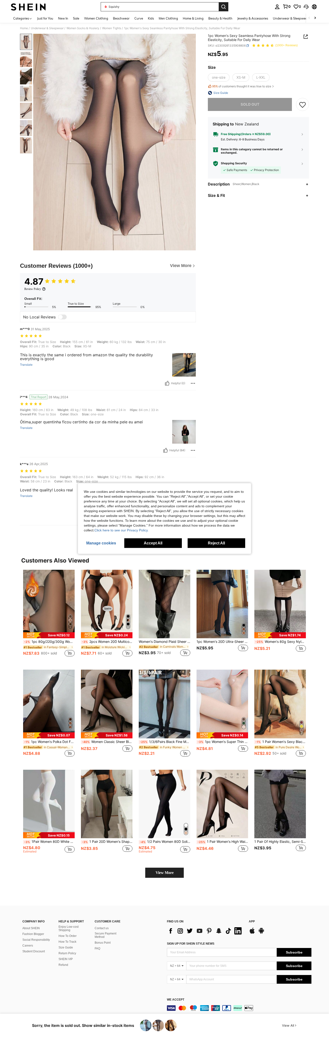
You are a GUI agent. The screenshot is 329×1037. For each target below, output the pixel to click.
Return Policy (67, 953)
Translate (26, 364)
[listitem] (49, 616)
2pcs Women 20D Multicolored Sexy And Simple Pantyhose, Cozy (107, 642)
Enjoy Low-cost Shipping (69, 928)
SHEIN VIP (66, 959)
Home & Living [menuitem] (193, 18)
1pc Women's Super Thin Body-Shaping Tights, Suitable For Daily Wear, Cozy (222, 742)
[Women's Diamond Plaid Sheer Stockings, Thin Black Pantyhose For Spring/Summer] (164, 604)
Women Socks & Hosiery (82, 28)
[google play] (261, 933)
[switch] (62, 317)
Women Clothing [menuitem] (96, 18)
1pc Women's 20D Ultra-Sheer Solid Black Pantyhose (222, 642)
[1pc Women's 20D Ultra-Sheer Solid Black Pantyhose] (222, 604)
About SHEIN (31, 928)
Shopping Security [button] (234, 163)
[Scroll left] (309, 18)
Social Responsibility (36, 939)
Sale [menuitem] (76, 18)
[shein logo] (28, 7)
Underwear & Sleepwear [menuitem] (291, 18)
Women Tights (111, 28)
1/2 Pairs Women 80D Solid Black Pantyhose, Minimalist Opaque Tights (165, 842)
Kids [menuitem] (151, 18)
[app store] (252, 933)
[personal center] (277, 7)
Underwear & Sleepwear (47, 28)
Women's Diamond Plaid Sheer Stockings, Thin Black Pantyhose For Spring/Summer (164, 642)
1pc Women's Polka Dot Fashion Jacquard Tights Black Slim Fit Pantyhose (49, 742)
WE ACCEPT (175, 999)
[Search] (223, 6)
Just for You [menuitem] (45, 18)
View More (165, 873)
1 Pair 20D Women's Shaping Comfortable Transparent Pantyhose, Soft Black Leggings (107, 842)
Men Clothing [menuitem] (168, 18)
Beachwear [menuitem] (121, 18)
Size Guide (66, 947)
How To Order (68, 936)
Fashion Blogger (33, 934)
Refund (63, 965)
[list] (205, 930)
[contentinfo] (239, 1008)
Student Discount (33, 951)
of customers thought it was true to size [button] (241, 86)
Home (24, 28)
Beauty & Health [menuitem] (220, 18)
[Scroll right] (315, 18)
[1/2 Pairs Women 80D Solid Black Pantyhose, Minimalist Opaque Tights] (164, 804)
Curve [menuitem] (138, 18)
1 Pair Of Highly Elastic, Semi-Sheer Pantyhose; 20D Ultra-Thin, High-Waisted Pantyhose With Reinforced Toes (280, 842)
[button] (306, 7)
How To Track (67, 941)
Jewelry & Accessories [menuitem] (252, 18)
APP (252, 921)
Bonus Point (103, 942)
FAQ (97, 948)
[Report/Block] (193, 383)
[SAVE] (302, 104)
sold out (250, 104)
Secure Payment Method (105, 935)
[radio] (219, 77)
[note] (49, 635)
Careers (27, 945)
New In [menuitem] (63, 18)
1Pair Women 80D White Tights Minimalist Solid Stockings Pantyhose (49, 842)
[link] (287, 6)
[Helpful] (167, 383)
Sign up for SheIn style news (190, 943)
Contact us (102, 928)
